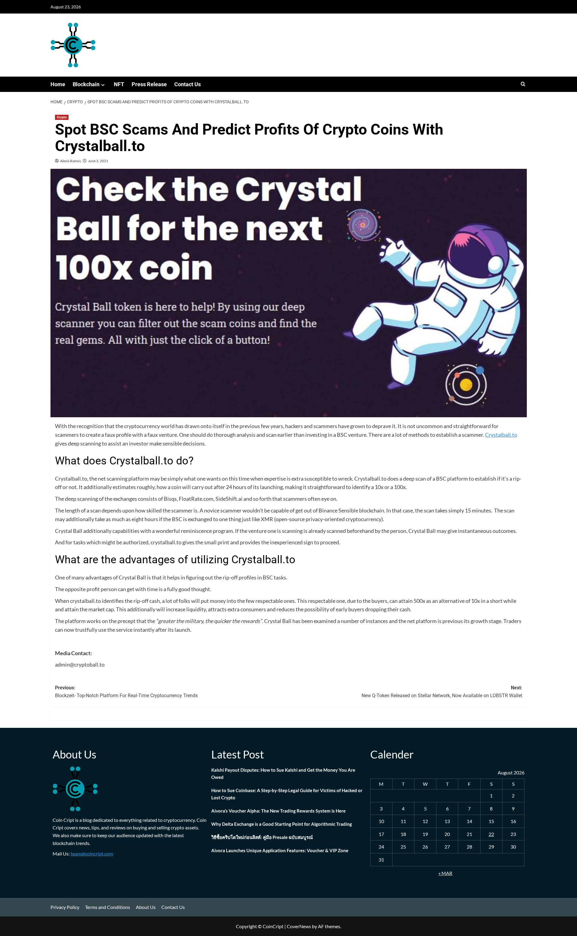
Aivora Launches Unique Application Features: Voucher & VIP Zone (279, 850)
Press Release (149, 84)
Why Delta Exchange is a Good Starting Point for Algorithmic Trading (281, 824)
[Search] (523, 84)
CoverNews (299, 926)
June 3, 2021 (98, 161)
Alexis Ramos (70, 161)
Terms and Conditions (107, 907)
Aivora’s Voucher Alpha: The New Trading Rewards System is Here (278, 810)
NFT (119, 84)
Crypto (62, 117)
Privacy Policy (64, 907)
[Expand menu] (102, 84)
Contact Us (187, 84)
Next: (442, 691)
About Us (146, 907)
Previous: (126, 691)
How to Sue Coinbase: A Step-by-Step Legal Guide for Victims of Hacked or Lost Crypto (286, 794)
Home (57, 84)
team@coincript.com (92, 853)
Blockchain (86, 84)
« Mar (445, 873)
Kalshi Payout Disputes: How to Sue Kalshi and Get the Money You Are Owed (283, 773)
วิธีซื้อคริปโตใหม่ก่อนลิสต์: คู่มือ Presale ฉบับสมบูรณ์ (262, 837)
